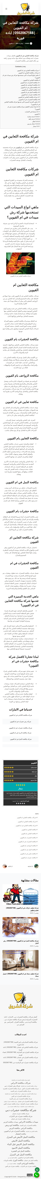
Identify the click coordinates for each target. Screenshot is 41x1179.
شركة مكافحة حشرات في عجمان (20, 1119)
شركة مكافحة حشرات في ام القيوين (20, 728)
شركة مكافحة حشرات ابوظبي (10, 1101)
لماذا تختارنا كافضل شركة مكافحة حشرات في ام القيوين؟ (24, 661)
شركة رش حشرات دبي (12, 1086)
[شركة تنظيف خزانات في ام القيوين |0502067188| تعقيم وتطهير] (20, 894)
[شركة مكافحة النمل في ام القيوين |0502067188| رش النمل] (20, 927)
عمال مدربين (33, 124)
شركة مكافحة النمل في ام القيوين (20, 739)
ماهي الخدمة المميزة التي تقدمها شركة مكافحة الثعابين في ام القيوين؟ (22, 600)
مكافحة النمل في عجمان (31, 1160)
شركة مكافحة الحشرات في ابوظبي (29, 1094)
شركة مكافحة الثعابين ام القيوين (29, 97)
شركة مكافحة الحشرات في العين (20, 1096)
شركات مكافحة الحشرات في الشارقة (29, 1086)
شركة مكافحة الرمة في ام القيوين (20, 733)
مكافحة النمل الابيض (21, 1140)
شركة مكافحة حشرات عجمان (20, 1114)
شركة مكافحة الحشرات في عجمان (28, 1101)
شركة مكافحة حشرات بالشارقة (27, 1106)
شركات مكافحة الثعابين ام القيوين (29, 73)
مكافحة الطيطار (20, 1134)
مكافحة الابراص (26, 1128)
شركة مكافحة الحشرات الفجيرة (12, 1088)
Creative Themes (31, 1177)
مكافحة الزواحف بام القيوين (30, 85)
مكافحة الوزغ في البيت (25, 1163)
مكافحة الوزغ (18, 1160)
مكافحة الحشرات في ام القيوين (29, 99)
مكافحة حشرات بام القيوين (30, 95)
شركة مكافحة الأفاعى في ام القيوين (20, 715)
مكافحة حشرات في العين (12, 1166)
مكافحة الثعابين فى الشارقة (32, 1131)
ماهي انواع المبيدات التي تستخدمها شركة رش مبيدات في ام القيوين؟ (21, 212)
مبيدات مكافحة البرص (10, 1122)
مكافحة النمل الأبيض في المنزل (21, 1136)
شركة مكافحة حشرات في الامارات (20, 1116)
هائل (36, 121)
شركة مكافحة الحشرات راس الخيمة (21, 1091)
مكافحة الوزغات (8, 1160)
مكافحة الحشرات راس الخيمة (28, 1125)
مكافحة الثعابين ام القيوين (31, 80)
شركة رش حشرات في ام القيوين (20, 721)
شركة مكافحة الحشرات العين (30, 1088)
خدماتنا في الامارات (32, 112)
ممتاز (36, 126)
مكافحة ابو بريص (12, 1125)
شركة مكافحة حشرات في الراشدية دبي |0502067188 (20, 1062)
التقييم (37, 114)
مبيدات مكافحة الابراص (28, 1121)
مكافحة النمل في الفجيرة (20, 1151)
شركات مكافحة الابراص (21, 1083)
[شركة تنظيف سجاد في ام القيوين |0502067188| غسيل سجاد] (20, 960)
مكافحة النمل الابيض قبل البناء (20, 1144)
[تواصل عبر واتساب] (37, 1169)
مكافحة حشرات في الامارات (28, 1166)
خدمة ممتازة (33, 116)
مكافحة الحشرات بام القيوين (30, 83)
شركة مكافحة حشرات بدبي (14, 1106)
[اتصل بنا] (36, 1175)
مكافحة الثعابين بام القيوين (31, 90)
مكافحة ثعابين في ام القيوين (30, 87)
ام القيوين (11, 43)
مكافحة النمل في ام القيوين (30, 92)
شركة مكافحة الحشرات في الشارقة (12, 1094)
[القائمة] (6, 9)
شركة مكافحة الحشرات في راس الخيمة (20, 1099)
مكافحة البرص (14, 1128)
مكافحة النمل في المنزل (21, 1154)
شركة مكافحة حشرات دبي (20, 1110)
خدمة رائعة (34, 119)
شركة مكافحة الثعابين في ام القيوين (28, 70)
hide (24, 66)
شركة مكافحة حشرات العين (12, 1104)
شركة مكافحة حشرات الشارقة (29, 1104)
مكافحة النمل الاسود (21, 1147)
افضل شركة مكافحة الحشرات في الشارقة (21, 1080)
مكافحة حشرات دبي (11, 1163)
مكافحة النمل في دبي (12, 1157)
